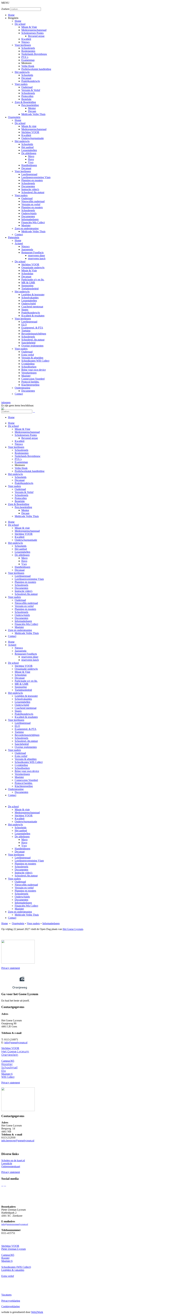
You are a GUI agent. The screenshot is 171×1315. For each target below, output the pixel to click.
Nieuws (25, 42)
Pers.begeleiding (30, 105)
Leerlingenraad (29, 174)
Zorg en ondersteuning (27, 228)
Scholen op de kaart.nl (13, 1160)
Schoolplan (27, 273)
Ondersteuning (22, 387)
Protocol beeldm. (30, 381)
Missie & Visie (29, 27)
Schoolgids (27, 75)
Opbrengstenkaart (10, 1166)
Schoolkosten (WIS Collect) (16, 1267)
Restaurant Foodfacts (32, 252)
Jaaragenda (27, 249)
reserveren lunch (36, 258)
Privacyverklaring (10, 1300)
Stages (24, 309)
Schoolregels (28, 48)
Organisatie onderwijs (32, 267)
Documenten (28, 186)
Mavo (31, 156)
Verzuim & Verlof (30, 90)
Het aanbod (27, 147)
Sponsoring (27, 285)
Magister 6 (7, 1073)
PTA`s (24, 57)
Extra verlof (27, 354)
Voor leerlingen (23, 45)
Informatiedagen (30, 219)
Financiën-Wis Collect (33, 222)
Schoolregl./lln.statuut (32, 192)
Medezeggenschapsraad (33, 30)
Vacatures (6, 1294)
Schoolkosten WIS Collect (35, 360)
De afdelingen (28, 153)
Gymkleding (28, 363)
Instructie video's (30, 189)
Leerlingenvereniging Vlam (35, 177)
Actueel (19, 243)
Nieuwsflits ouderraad (33, 201)
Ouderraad (27, 87)
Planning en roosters (32, 180)
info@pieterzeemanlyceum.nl (14, 1224)
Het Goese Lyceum (73, 929)
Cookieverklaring (10, 1306)
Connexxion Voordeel (33, 378)
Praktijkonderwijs (30, 81)
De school (20, 24)
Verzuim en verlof (30, 204)
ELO (24, 324)
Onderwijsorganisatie (32, 138)
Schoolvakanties (30, 297)
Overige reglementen (32, 345)
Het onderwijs (22, 72)
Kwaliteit (26, 39)
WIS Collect (7, 1076)
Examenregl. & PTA (32, 327)
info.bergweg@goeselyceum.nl (17, 1140)
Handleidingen (29, 165)
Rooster (7, 1064)
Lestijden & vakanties (12, 1270)
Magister (26, 225)
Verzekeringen (29, 372)
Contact (19, 234)
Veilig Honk (27, 66)
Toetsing (25, 330)
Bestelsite (26, 99)
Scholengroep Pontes (32, 33)
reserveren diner (36, 255)
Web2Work (37, 1312)
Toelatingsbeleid (30, 288)
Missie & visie (28, 126)
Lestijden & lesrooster (32, 294)
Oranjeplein (14, 117)
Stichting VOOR (30, 132)
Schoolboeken (28, 366)
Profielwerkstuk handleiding (36, 69)
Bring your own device (33, 369)
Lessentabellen (29, 150)
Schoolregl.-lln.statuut (32, 339)
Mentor (32, 108)
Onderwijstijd (28, 303)
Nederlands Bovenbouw (34, 54)
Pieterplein (13, 237)
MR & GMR (28, 282)
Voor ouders (21, 84)
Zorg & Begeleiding (25, 102)
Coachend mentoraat (32, 306)
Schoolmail (9, 1067)
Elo (3, 1070)
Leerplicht (6, 1163)
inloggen (6, 402)
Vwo (30, 162)
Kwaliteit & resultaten (32, 315)
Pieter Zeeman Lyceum (13, 1249)
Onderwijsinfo (29, 213)
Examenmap (28, 60)
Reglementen (28, 51)
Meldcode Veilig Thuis (33, 114)
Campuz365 (7, 1060)
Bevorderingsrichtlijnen (33, 333)
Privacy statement (10, 968)
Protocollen (27, 96)
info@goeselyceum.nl (15, 1042)
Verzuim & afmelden (32, 357)
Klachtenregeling (30, 384)
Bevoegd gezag (36, 36)
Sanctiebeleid (28, 342)
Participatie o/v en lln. (32, 279)
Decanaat (26, 78)
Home (11, 15)
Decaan (32, 111)
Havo (31, 159)
